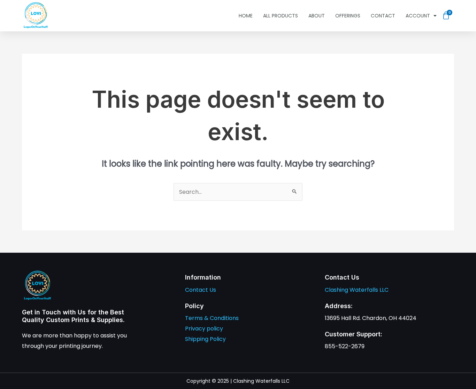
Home (246, 15)
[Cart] (446, 15)
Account (418, 15)
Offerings (347, 15)
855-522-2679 (344, 346)
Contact (383, 15)
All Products (280, 15)
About (316, 15)
